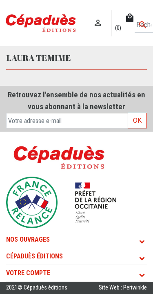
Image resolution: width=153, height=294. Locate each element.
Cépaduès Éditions (34, 256)
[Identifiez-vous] (98, 14)
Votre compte (28, 273)
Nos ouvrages (28, 239)
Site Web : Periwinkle (123, 287)
